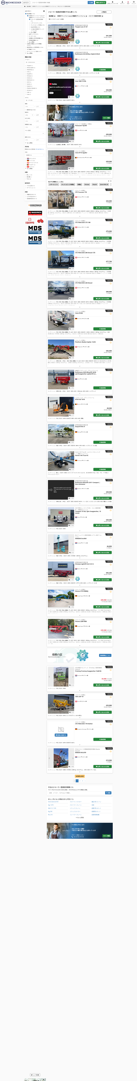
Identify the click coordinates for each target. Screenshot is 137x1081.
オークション (31, 187)
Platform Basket (32, 88)
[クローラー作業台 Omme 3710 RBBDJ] (61, 598)
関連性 (104, 12)
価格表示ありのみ (31, 109)
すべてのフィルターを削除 (57, 19)
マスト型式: (28, 130)
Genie (29, 84)
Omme (29, 78)
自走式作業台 (35, 27)
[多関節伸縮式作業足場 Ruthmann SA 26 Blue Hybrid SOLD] (61, 61)
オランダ (32, 158)
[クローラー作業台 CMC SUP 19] (61, 704)
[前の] (49, 34)
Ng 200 (50, 811)
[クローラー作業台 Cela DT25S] (61, 320)
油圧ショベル (33, 34)
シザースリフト (36, 23)
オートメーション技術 (34, 51)
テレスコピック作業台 (38, 25)
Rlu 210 (50, 815)
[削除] (54, 16)
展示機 (29, 177)
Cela (29, 94)
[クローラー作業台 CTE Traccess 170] (61, 199)
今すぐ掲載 (106, 118)
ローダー (32, 36)
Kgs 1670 (50, 805)
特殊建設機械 (33, 40)
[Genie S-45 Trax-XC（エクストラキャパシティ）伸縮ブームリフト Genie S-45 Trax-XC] (61, 461)
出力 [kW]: (27, 118)
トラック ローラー (75, 811)
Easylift (29, 74)
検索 (91, 2)
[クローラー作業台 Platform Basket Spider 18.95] (61, 349)
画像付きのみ (31, 194)
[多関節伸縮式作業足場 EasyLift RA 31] (61, 434)
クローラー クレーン (76, 805)
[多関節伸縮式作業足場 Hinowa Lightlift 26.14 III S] (61, 571)
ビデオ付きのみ (31, 196)
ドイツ (32, 160)
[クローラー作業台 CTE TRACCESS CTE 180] (61, 229)
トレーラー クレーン (76, 815)
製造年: (27, 112)
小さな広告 (31, 185)
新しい (29, 175)
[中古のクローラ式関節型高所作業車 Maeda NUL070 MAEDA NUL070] (61, 758)
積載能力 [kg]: (28, 124)
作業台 (79, 184)
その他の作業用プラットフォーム (37, 30)
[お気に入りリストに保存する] (111, 27)
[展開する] (79, 48)
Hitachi (29, 86)
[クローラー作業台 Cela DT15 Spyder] (61, 160)
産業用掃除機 (95, 815)
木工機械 (31, 49)
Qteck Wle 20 (104, 184)
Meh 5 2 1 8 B (52, 808)
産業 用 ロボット (96, 808)
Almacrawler (31, 67)
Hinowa (30, 76)
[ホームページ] (24, 6)
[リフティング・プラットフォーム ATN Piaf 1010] (61, 406)
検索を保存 (80, 776)
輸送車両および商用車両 (35, 47)
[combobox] (35, 155)
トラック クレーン (75, 808)
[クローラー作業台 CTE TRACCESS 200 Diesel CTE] (61, 260)
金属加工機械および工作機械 (34, 44)
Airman (29, 90)
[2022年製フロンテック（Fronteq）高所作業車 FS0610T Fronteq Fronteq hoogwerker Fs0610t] (61, 676)
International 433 (53, 802)
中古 (29, 179)
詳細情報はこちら (105, 655)
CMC (29, 92)
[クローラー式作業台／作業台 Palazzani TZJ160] (61, 133)
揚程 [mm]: (28, 137)
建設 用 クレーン (96, 802)
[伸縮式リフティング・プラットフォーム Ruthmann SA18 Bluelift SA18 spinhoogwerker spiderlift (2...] (61, 379)
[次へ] (72, 34)
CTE (29, 71)
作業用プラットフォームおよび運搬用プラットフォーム (37, 16)
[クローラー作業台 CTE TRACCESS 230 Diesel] (61, 290)
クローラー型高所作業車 (37, 20)
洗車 (93, 805)
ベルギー (32, 164)
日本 (40, 149)
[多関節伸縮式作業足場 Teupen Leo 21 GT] (61, 34)
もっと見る (80, 817)
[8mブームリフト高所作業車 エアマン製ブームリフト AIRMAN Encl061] (61, 544)
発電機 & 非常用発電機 (36, 38)
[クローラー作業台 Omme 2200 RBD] (61, 629)
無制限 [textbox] (29, 155)
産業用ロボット (96, 811)
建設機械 (31, 13)
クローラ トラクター (76, 802)
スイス (31, 166)
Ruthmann (30, 80)
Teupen (30, 65)
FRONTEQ (30, 69)
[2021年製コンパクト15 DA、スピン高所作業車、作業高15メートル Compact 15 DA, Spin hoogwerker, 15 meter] (61, 517)
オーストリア (33, 162)
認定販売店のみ (32, 198)
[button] (134, 2)
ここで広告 (35, 1075)
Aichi (29, 82)
